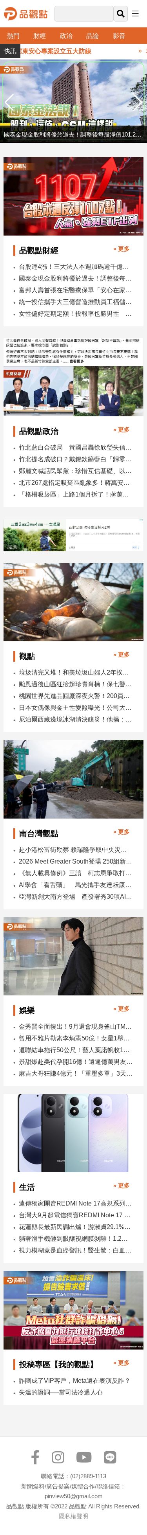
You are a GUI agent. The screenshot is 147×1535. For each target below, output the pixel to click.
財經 (39, 35)
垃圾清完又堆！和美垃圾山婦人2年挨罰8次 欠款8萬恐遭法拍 (76, 672)
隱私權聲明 (73, 1516)
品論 (92, 35)
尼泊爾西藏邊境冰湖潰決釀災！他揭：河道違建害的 (76, 719)
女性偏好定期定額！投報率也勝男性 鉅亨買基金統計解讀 (76, 314)
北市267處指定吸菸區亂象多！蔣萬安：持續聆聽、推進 (76, 483)
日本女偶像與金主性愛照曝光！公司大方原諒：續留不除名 (76, 708)
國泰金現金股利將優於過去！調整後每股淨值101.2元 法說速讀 (76, 278)
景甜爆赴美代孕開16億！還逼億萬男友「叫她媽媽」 (76, 1062)
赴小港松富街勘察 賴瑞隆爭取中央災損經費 (76, 850)
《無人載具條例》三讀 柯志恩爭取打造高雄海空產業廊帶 (76, 873)
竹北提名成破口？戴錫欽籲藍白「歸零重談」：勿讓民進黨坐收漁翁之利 (76, 459)
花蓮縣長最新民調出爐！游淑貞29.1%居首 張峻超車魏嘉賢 (76, 1227)
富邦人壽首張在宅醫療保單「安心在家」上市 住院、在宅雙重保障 (76, 290)
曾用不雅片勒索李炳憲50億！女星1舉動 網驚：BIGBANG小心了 (76, 1038)
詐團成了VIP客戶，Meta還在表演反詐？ (75, 1381)
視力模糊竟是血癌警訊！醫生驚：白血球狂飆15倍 (76, 1250)
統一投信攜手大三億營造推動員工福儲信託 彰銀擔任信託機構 (76, 302)
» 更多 (121, 248)
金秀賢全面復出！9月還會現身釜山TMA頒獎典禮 (76, 1026)
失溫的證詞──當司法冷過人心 (61, 1392)
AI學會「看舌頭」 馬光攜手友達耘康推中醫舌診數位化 (76, 885)
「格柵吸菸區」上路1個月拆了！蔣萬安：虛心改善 (76, 494)
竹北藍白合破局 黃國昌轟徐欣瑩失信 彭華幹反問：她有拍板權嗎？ (76, 447)
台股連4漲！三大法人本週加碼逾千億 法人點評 (76, 267)
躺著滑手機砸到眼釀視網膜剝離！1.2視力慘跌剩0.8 (76, 1239)
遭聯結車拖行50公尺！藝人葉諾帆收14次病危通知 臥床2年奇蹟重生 (76, 1050)
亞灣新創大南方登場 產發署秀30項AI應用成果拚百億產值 (76, 897)
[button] (137, 102)
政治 (66, 35)
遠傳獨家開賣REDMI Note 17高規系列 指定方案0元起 (76, 1203)
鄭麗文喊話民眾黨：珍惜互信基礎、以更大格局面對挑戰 (76, 471)
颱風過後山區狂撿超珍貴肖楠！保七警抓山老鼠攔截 (76, 684)
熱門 (13, 35)
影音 (119, 35)
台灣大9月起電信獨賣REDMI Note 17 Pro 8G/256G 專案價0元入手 (76, 1215)
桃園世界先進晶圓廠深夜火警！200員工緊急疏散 (76, 696)
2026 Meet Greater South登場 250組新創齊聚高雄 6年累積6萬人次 (76, 861)
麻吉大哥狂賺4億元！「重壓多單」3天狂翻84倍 (76, 1073)
